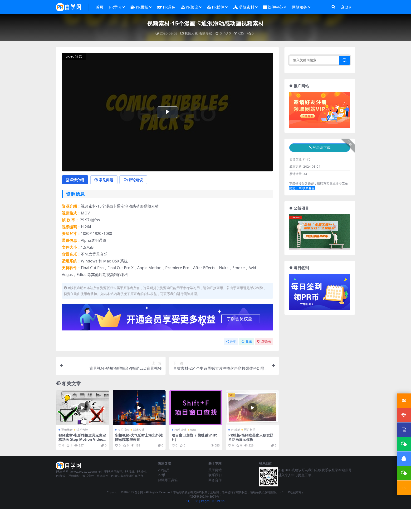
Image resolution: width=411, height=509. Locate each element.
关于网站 (215, 470)
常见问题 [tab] (106, 179)
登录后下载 (322, 148)
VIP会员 (163, 470)
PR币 (161, 475)
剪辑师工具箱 (168, 480)
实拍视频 (123, 430)
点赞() (266, 341)
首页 (99, 7)
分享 (233, 341)
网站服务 (299, 7)
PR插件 (218, 7)
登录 (348, 7)
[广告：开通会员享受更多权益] (167, 318)
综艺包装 (82, 430)
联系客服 (308, 188)
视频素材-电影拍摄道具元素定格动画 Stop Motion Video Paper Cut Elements (83, 439)
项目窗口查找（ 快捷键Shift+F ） (195, 437)
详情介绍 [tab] (77, 179)
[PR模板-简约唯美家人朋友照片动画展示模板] (252, 407)
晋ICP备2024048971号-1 (205, 496)
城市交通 (139, 430)
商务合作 (215, 480)
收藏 (249, 341)
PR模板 (142, 7)
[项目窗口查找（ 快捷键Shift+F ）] (195, 407)
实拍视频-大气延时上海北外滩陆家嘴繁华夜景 (139, 437)
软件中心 (275, 7)
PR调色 (169, 7)
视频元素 (191, 33)
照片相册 (249, 430)
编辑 (193, 430)
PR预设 (192, 7)
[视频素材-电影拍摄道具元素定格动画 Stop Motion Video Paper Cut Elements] (82, 407)
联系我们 (215, 475)
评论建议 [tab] (136, 179)
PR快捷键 (180, 430)
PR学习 (115, 7)
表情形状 (205, 33)
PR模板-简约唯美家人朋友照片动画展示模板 (251, 437)
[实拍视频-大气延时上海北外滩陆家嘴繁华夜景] (139, 407)
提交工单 (295, 188)
